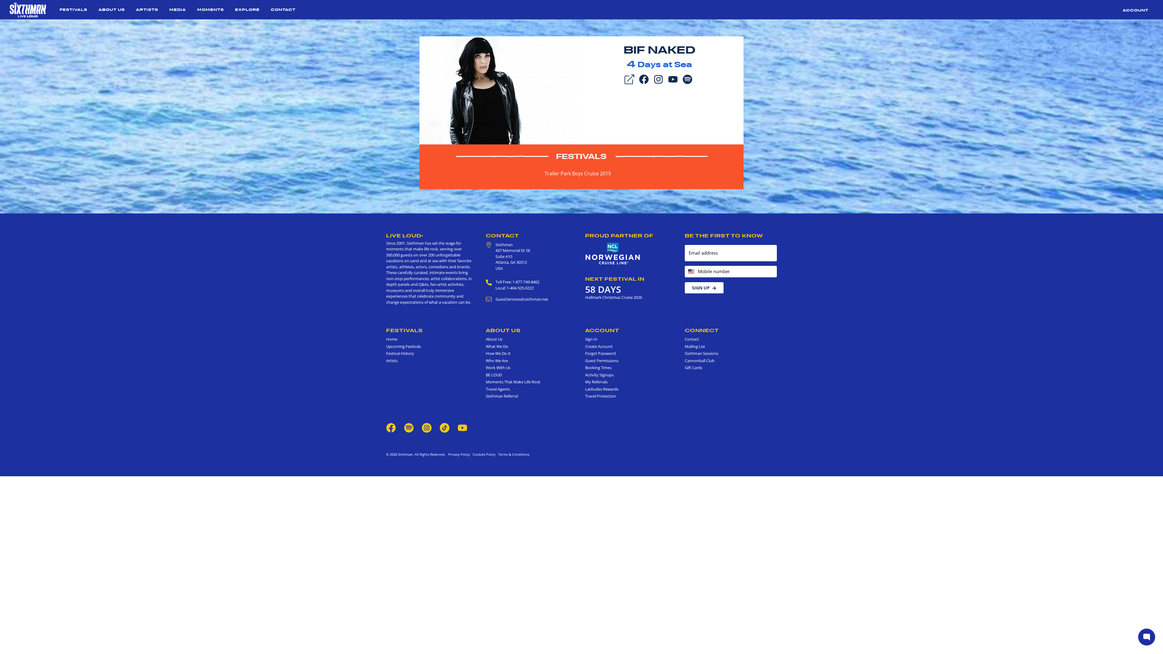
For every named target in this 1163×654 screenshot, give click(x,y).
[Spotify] (687, 78)
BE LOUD (494, 375)
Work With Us (498, 367)
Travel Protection (600, 396)
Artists (147, 9)
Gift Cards (693, 367)
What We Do (497, 346)
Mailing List (695, 346)
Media (177, 9)
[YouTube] (673, 78)
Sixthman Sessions (701, 353)
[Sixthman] (28, 9)
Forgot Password (600, 353)
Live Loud (404, 236)
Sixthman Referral (502, 396)
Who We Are (497, 360)
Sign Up (701, 288)
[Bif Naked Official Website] (498, 90)
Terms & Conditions (512, 454)
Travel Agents (498, 389)
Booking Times (598, 367)
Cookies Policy (483, 454)
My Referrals (596, 382)
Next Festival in (614, 279)
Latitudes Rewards (601, 389)
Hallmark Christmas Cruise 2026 (613, 297)
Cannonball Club (699, 360)
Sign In (591, 339)
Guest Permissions (601, 360)
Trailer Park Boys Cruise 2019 (578, 173)
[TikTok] (445, 427)
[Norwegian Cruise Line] (613, 254)
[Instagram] (658, 78)
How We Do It (498, 353)
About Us (111, 9)
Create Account (599, 346)
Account (1135, 10)
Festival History (400, 353)
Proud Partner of (619, 236)
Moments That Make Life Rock (513, 382)
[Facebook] (644, 78)
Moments (210, 9)
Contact (283, 9)
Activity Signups (599, 375)
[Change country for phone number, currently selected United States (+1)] (690, 271)
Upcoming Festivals (403, 346)
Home (391, 339)
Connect (702, 330)
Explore (247, 9)
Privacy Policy (459, 454)
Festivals (73, 9)
